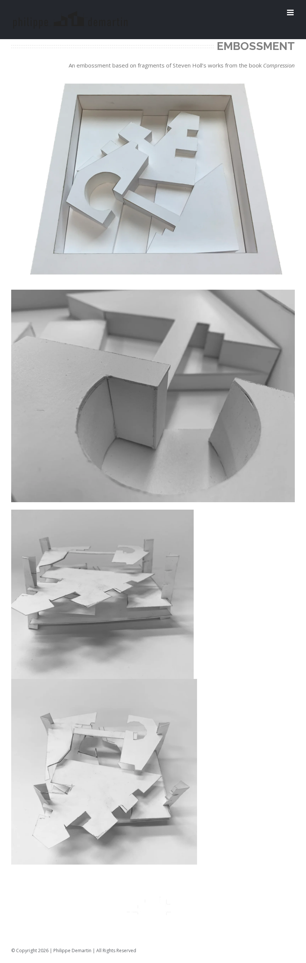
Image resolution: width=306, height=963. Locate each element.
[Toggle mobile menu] (291, 12)
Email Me (284, 950)
